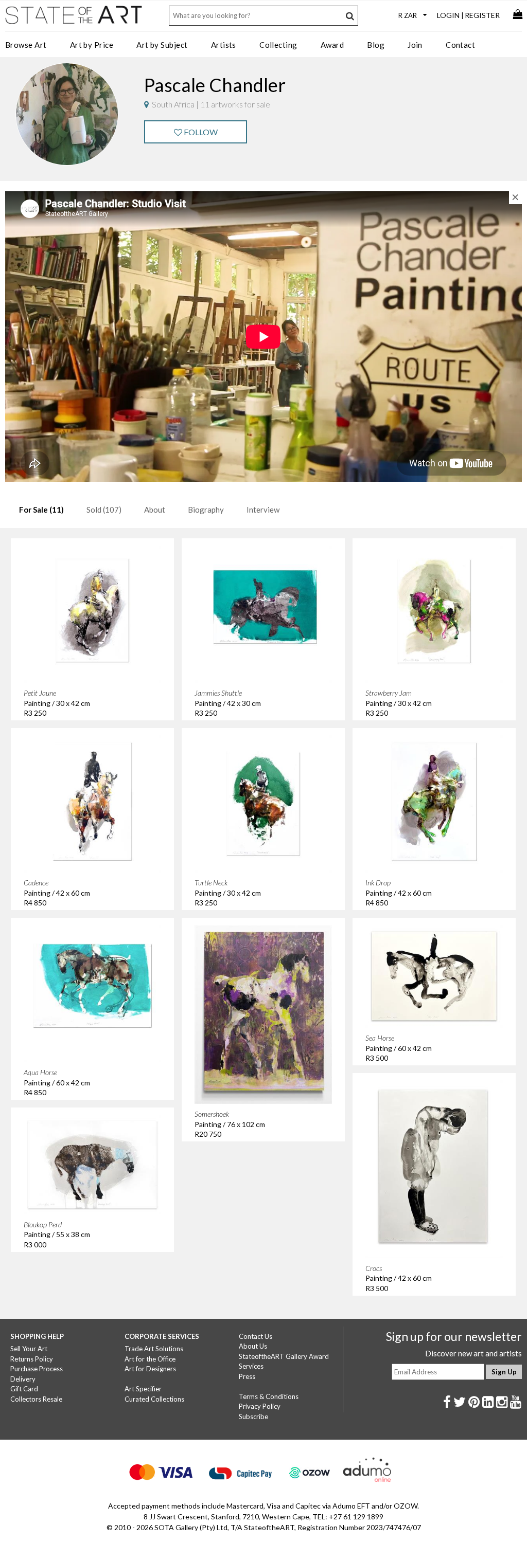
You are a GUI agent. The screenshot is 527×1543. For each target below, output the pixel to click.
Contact (460, 44)
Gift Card (24, 1389)
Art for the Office (150, 1359)
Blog (375, 44)
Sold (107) (103, 509)
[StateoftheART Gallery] (74, 18)
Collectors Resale (36, 1399)
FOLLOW (200, 132)
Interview (263, 509)
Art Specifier (143, 1389)
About (154, 509)
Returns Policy (31, 1359)
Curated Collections (154, 1399)
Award (332, 44)
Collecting (278, 44)
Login (448, 15)
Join (415, 44)
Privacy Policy (259, 1406)
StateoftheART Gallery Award (284, 1356)
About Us (253, 1346)
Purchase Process (36, 1369)
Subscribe (253, 1416)
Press (247, 1376)
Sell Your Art (28, 1349)
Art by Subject (161, 44)
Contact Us (255, 1336)
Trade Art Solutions (154, 1349)
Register (482, 15)
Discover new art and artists (473, 1353)
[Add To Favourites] (125, 560)
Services (251, 1366)
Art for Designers (150, 1369)
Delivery (23, 1379)
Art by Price (91, 44)
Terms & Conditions (268, 1396)
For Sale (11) (41, 509)
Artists (223, 44)
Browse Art (26, 44)
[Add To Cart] (146, 560)
